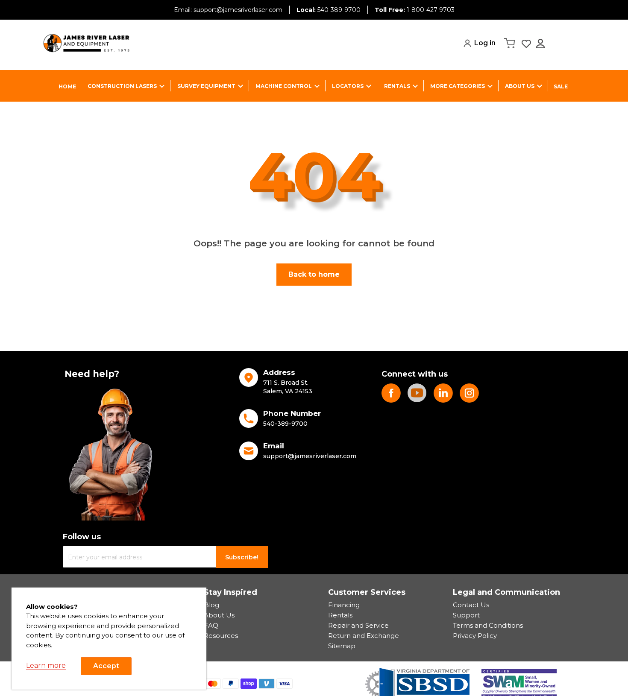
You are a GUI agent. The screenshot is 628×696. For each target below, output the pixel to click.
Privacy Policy (475, 636)
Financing (344, 605)
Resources (221, 636)
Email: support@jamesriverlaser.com (228, 10)
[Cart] (510, 43)
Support (466, 615)
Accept (106, 666)
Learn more (46, 665)
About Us (219, 615)
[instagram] (469, 393)
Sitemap (341, 646)
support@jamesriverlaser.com (309, 456)
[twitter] (443, 393)
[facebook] (391, 393)
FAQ (211, 625)
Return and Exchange (363, 636)
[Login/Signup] (541, 43)
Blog (211, 605)
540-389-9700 (328, 10)
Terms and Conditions (488, 625)
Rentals (340, 615)
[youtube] (417, 393)
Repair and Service (358, 625)
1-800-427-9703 (415, 10)
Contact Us (471, 605)
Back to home (314, 274)
